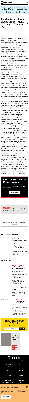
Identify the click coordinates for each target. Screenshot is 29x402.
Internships (21, 384)
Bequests (21, 375)
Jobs (21, 382)
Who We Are (7, 372)
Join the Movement (6, 396)
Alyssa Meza (4, 30)
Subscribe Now (14, 347)
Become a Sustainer (21, 374)
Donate (21, 372)
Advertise (21, 376)
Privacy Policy (8, 375)
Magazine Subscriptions (8, 382)
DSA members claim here (14, 193)
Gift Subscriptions (7, 383)
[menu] (15, 3)
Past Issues (7, 374)
